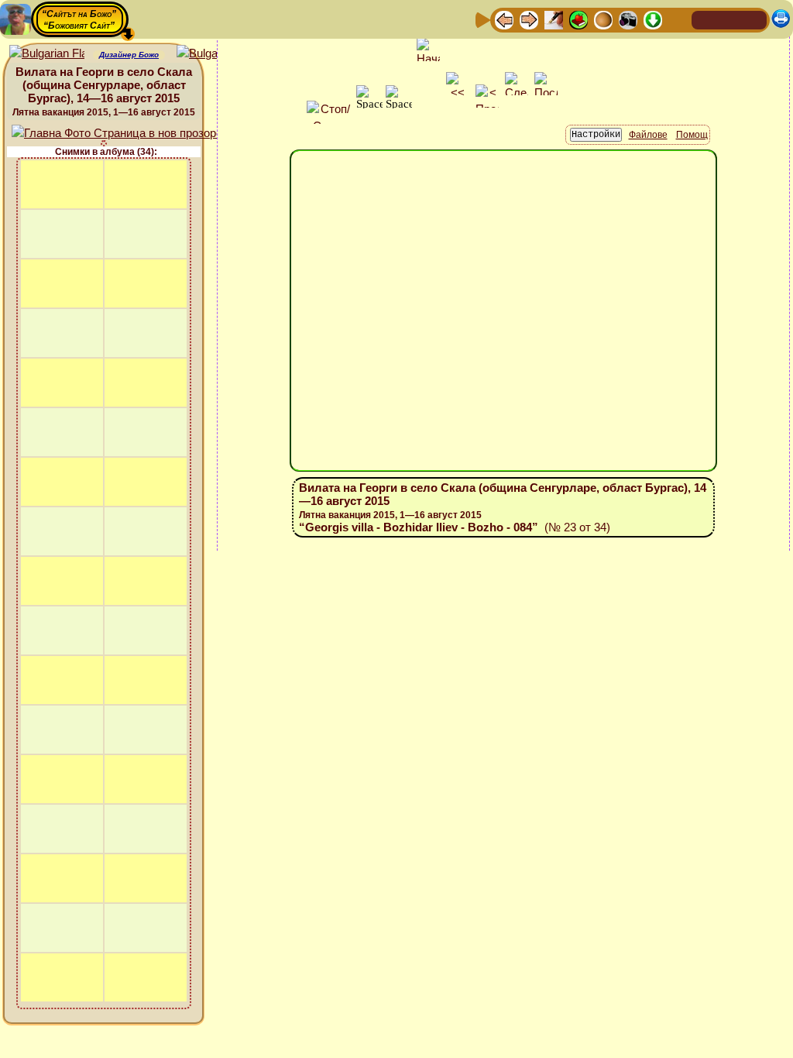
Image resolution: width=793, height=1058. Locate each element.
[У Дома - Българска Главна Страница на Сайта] (729, 19)
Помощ (692, 134)
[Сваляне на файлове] (653, 19)
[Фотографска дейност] (628, 19)
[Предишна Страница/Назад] (504, 19)
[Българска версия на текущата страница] (214, 53)
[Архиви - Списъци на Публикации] (553, 19)
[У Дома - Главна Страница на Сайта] (704, 19)
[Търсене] (677, 19)
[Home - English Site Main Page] (754, 19)
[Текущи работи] (603, 19)
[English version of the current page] (47, 53)
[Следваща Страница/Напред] (529, 19)
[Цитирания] (578, 19)
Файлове (648, 134)
